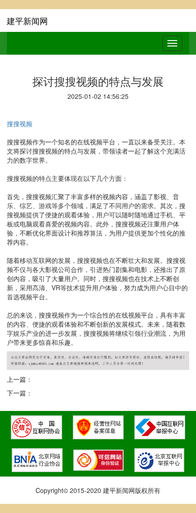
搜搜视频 (19, 123)
